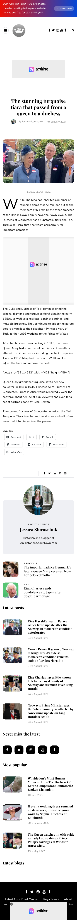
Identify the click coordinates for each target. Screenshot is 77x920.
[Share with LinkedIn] (54, 473)
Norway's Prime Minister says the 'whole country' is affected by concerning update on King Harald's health (51, 711)
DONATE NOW (64, 8)
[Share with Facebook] (44, 473)
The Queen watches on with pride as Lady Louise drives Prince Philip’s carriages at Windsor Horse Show (51, 840)
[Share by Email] (65, 473)
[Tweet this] (49, 473)
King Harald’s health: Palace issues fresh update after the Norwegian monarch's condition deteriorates (50, 627)
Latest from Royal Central (21, 899)
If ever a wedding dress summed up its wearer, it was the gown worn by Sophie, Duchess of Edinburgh (50, 812)
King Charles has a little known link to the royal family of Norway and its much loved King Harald (50, 683)
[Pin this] (60, 473)
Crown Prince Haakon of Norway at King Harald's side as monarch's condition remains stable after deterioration (51, 654)
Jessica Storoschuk (32, 121)
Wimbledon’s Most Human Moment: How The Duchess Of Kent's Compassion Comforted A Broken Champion (50, 784)
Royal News (51, 899)
